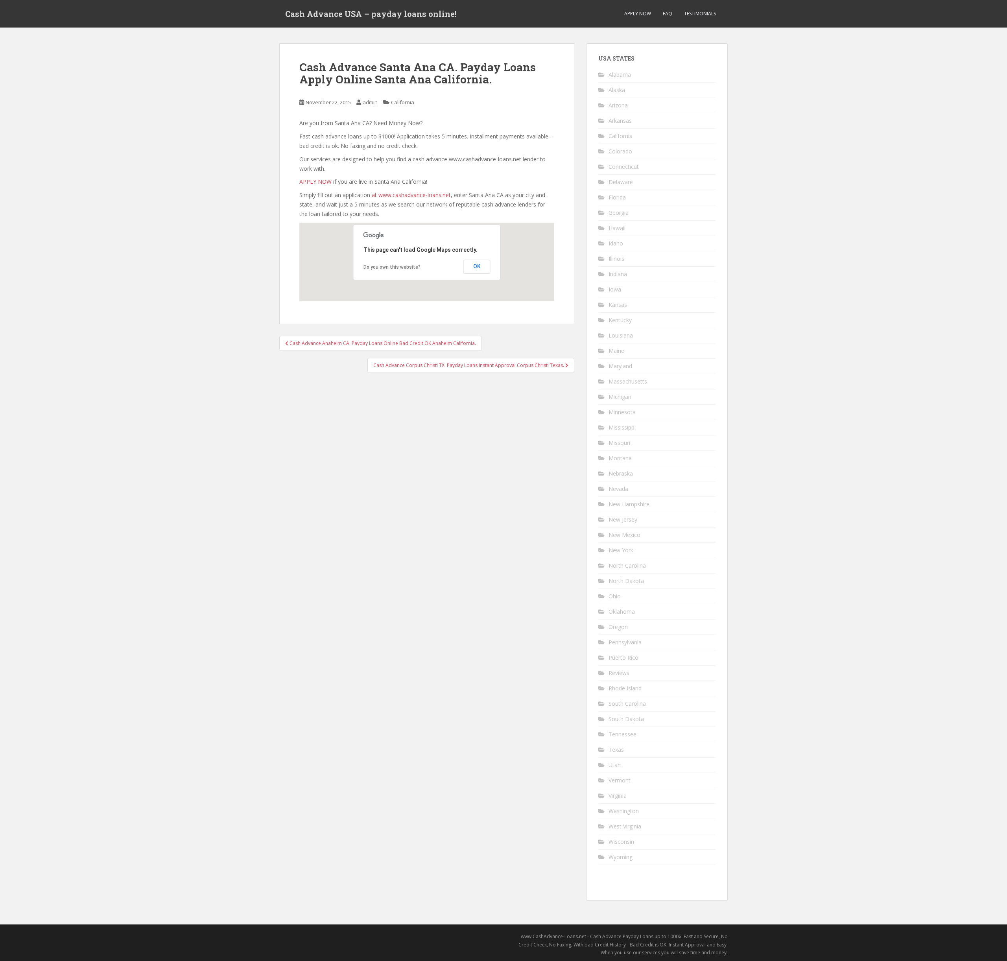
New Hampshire (629, 504)
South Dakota (626, 719)
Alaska (617, 90)
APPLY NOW (637, 13)
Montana (620, 458)
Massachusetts (628, 381)
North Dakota (626, 581)
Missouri (619, 442)
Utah (615, 765)
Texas (616, 749)
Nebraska (621, 473)
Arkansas (620, 120)
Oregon (618, 627)
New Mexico (624, 535)
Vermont (620, 780)
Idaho (616, 243)
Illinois (616, 258)
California (402, 102)
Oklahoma (622, 611)
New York (621, 550)
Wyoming (621, 857)
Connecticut (624, 166)
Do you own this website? (392, 267)
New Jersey (623, 519)
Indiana (618, 274)
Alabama (620, 74)
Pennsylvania (625, 642)
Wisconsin (621, 841)
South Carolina (627, 703)
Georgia (619, 212)
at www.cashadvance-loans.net (411, 195)
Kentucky (620, 320)
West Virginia (625, 826)
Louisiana (621, 335)
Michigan (620, 396)
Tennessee (622, 734)
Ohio (615, 596)
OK (477, 266)
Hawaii (617, 228)
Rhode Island (625, 688)
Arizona (618, 105)
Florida (617, 197)
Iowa (615, 289)
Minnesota (622, 412)
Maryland (620, 366)
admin (370, 102)
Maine (616, 350)
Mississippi (622, 427)
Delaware (621, 182)
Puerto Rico (623, 657)
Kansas (618, 304)
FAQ (667, 13)
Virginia (618, 795)
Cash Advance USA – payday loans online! (371, 14)
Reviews (619, 673)
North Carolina (627, 565)
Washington (624, 811)
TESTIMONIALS (700, 13)
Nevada (618, 488)
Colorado (620, 151)
